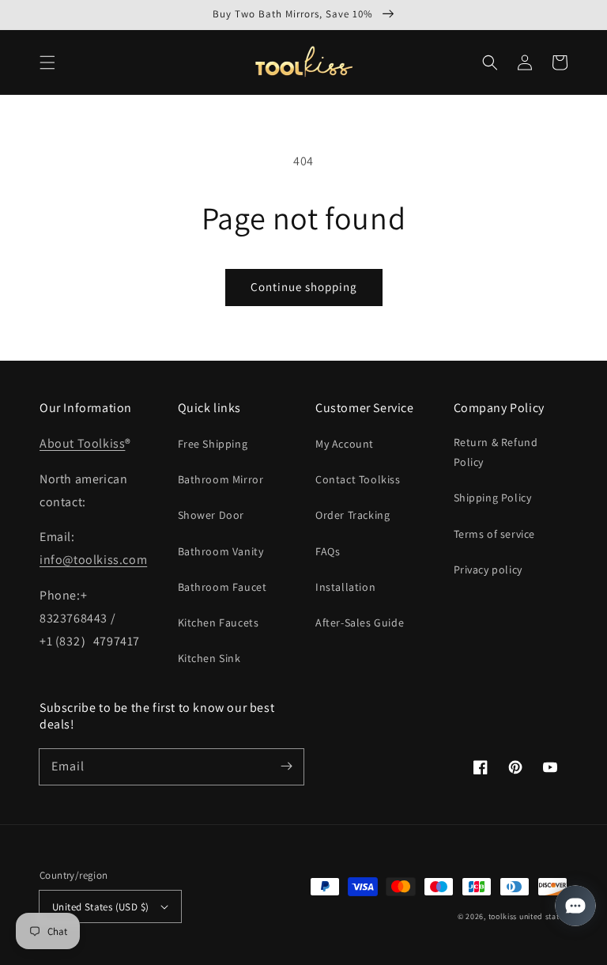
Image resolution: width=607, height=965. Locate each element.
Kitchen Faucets (218, 622)
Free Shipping (213, 444)
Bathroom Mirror (221, 479)
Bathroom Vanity (221, 551)
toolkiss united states (527, 916)
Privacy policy (488, 569)
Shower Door (211, 515)
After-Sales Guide (359, 622)
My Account (344, 444)
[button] (47, 62)
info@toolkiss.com (93, 559)
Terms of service (495, 534)
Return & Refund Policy (496, 452)
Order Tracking (352, 515)
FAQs (327, 551)
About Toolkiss (82, 443)
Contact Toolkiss (358, 479)
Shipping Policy (493, 497)
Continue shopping (304, 286)
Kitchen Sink (209, 658)
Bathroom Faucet (222, 587)
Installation (345, 587)
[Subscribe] (286, 766)
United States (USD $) (100, 907)
